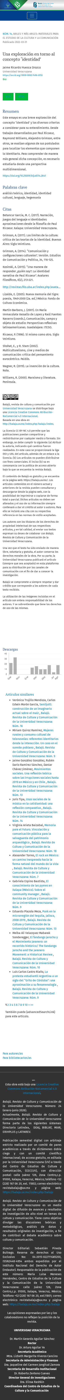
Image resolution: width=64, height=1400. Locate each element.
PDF (8, 96)
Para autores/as (13, 1053)
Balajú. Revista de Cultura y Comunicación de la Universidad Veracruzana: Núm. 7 (33, 873)
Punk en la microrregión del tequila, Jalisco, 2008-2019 (34, 916)
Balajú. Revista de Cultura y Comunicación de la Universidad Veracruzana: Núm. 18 (34, 847)
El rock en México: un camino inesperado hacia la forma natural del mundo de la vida (35, 860)
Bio (4, 79)
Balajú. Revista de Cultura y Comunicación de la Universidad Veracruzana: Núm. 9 (33, 752)
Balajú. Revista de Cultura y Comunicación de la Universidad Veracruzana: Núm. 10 (33, 963)
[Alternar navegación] (32, 15)
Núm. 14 (7, 33)
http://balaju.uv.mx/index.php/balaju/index (28, 423)
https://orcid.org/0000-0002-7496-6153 (22, 75)
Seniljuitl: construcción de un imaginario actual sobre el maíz (32, 709)
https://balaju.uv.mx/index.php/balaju (28, 1192)
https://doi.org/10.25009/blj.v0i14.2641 (24, 175)
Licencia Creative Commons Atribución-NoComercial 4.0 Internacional (33, 1089)
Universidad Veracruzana (18, 408)
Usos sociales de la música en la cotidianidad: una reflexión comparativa (32, 804)
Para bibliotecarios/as (17, 1058)
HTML (21, 96)
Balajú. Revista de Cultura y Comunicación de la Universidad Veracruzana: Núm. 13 (34, 924)
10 (26, 1005)
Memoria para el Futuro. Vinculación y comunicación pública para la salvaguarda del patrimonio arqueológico (34, 833)
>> (31, 1005)
